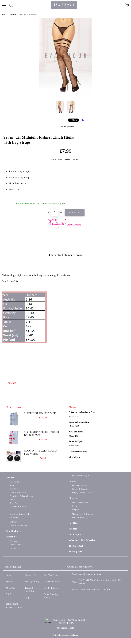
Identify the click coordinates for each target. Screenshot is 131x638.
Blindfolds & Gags (80, 485)
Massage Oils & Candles (82, 514)
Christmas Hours (52, 581)
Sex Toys (10, 477)
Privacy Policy (32, 581)
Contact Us (30, 575)
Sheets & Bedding (79, 517)
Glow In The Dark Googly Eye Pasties (41, 452)
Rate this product (66, 127)
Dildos (12, 500)
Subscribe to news (79, 451)
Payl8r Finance (51, 588)
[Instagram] (85, 596)
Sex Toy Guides (52, 575)
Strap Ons (14, 503)
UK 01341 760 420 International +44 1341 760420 (100, 582)
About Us (10, 588)
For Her (73, 529)
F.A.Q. (9, 594)
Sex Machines (13, 531)
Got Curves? (15, 522)
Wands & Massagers (80, 475)
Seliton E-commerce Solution (65, 635)
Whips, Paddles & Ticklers (83, 492)
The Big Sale (75, 551)
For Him (73, 523)
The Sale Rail (76, 546)
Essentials (11, 537)
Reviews (10, 382)
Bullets (12, 485)
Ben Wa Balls (15, 482)
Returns (9, 581)
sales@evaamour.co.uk (90, 574)
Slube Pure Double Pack (40, 413)
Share (74, 120)
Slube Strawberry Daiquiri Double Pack (42, 433)
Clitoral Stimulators (18, 492)
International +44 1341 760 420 (94, 589)
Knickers (76, 506)
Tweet (85, 120)
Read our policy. (66, 623)
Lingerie (13, 14)
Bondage (73, 481)
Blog (27, 597)
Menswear (14, 517)
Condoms (14, 541)
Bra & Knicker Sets (80, 503)
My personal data (65, 628)
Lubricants (14, 548)
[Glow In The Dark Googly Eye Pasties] (13, 456)
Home (4, 14)
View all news (75, 457)
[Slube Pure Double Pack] (13, 419)
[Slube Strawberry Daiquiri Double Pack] (13, 438)
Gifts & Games (16, 545)
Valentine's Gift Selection (82, 540)
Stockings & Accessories (28, 14)
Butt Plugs (14, 489)
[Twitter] (78, 596)
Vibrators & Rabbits (18, 507)
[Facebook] (71, 596)
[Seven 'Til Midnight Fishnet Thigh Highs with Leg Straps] (65, 96)
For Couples (75, 534)
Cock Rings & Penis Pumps (21, 496)
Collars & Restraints (80, 489)
